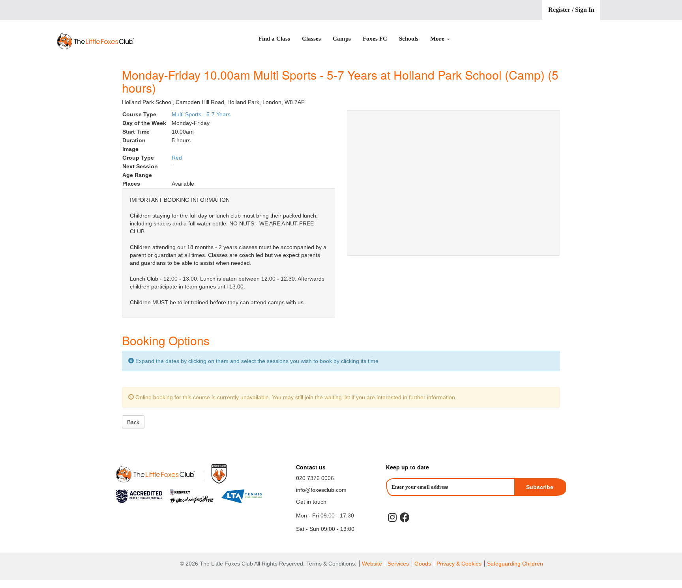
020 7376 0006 (315, 478)
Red (177, 157)
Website (372, 563)
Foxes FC (375, 38)
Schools (408, 38)
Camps (342, 38)
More (438, 38)
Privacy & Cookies (460, 563)
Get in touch (311, 502)
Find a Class (274, 38)
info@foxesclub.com (321, 490)
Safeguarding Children (515, 563)
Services (398, 563)
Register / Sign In (571, 9)
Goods (422, 563)
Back (133, 422)
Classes (311, 38)
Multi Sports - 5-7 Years (201, 114)
